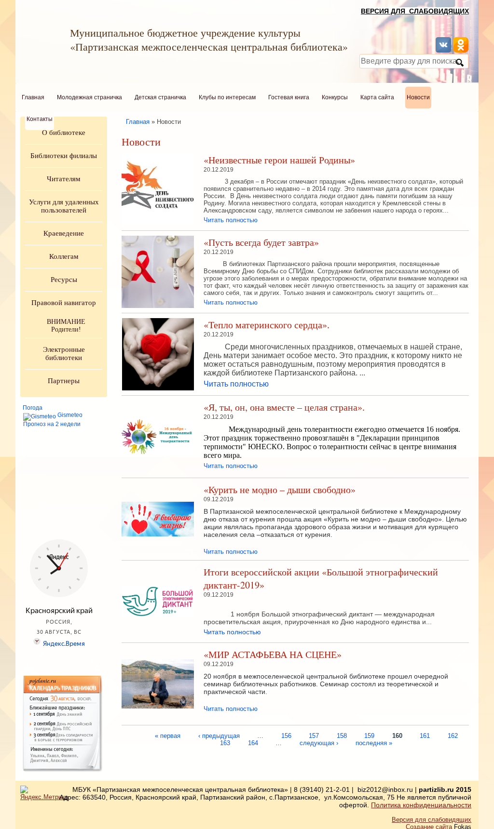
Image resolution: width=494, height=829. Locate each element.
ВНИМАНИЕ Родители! (66, 325)
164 (253, 742)
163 (225, 742)
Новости (418, 97)
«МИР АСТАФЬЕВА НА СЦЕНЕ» (273, 654)
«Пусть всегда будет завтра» (261, 242)
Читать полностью (231, 220)
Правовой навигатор (63, 303)
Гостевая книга (288, 97)
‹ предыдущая (219, 735)
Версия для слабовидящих (431, 819)
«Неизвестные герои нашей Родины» (279, 159)
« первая (167, 735)
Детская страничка (160, 97)
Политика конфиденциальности (421, 805)
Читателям (64, 179)
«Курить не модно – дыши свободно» (280, 489)
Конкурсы (335, 97)
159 (369, 735)
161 (425, 735)
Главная (33, 97)
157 (314, 735)
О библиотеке (63, 132)
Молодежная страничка (89, 97)
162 (453, 735)
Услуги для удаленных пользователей (64, 206)
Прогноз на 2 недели (52, 424)
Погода (32, 407)
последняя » (374, 742)
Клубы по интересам (227, 97)
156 (286, 735)
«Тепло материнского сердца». (266, 324)
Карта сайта (377, 97)
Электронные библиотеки (64, 353)
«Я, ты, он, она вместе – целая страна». (284, 407)
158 (342, 735)
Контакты (40, 119)
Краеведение (63, 233)
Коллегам (64, 256)
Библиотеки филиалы (63, 156)
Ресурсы (64, 279)
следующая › (319, 742)
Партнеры (64, 381)
